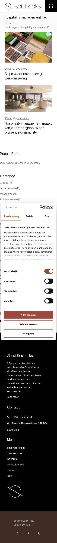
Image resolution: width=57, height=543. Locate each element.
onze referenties (16, 447)
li (28, 533)
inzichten (12, 459)
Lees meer (13, 396)
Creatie (4, 182)
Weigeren (28, 333)
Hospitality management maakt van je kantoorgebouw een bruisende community (28, 127)
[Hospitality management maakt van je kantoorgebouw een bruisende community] (28, 98)
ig (39, 533)
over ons (11, 470)
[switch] (48, 281)
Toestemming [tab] (11, 216)
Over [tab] (47, 216)
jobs (9, 475)
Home (8, 23)
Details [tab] (30, 216)
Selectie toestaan (28, 324)
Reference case (9, 199)
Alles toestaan (28, 315)
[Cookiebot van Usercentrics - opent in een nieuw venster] (40, 207)
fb (18, 533)
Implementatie (8, 188)
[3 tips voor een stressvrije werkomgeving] (28, 47)
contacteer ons (15, 464)
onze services (14, 453)
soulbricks (21, 68)
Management (7, 193)
